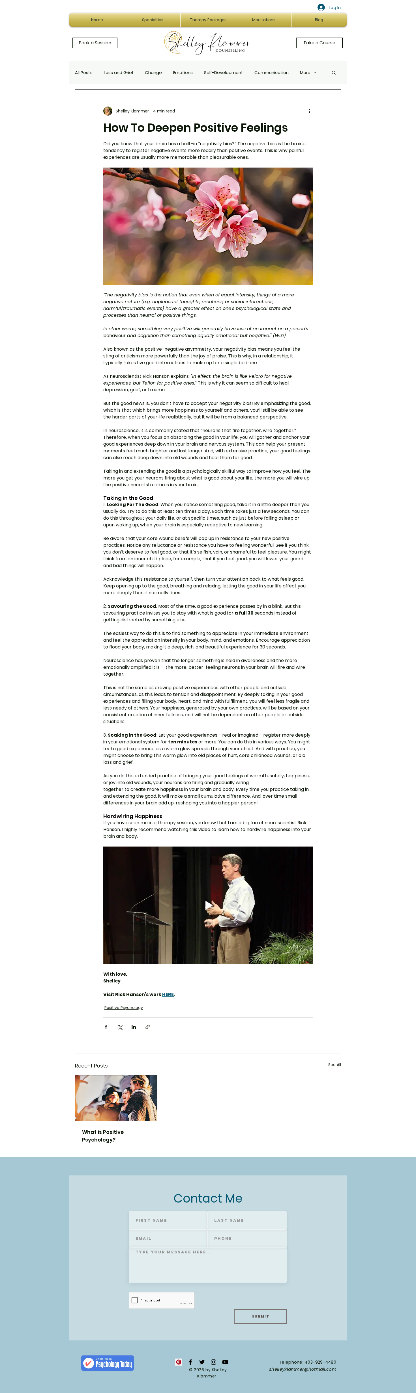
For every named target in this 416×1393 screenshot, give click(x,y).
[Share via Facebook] (106, 1027)
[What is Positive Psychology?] (116, 1098)
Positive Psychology (123, 1007)
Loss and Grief (119, 72)
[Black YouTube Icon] (225, 1362)
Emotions (183, 72)
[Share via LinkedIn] (133, 1027)
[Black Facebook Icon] (190, 1362)
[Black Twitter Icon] (201, 1362)
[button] (333, 72)
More (305, 72)
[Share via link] (147, 1027)
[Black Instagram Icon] (213, 1362)
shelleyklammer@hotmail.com (302, 1369)
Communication (271, 72)
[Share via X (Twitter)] (120, 1027)
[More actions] (309, 111)
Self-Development (223, 72)
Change (153, 72)
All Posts (84, 72)
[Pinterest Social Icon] (178, 1362)
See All (334, 1064)
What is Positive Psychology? (103, 1136)
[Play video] (208, 905)
